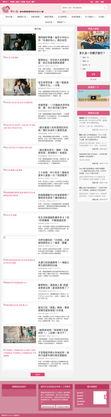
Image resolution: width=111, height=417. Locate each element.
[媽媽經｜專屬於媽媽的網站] (24, 9)
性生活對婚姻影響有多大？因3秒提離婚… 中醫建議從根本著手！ (53, 219)
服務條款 (80, 398)
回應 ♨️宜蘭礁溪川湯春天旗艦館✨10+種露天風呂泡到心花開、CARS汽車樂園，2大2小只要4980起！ (93, 175)
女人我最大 (89, 16)
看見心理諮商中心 (44, 43)
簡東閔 (81, 118)
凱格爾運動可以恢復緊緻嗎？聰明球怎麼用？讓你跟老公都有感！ (53, 196)
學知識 (12, 2)
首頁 (4, 2)
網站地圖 (80, 404)
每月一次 (86, 57)
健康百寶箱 (48, 16)
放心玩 (28, 2)
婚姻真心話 (21, 16)
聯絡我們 (80, 395)
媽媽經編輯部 (42, 111)
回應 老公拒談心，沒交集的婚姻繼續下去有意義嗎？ (93, 158)
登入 (91, 2)
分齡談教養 (35, 16)
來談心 (18, 2)
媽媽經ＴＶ (61, 22)
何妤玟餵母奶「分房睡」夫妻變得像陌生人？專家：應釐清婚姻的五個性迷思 (53, 241)
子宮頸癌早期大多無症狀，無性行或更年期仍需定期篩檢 (53, 354)
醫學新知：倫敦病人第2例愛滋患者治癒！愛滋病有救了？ (53, 286)
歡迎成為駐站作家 (48, 407)
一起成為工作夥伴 (63, 407)
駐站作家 (48, 22)
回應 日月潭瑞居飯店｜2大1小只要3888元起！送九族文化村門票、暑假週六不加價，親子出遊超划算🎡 (93, 142)
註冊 (96, 2)
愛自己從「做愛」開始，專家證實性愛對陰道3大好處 (53, 309)
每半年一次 (86, 65)
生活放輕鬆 (62, 16)
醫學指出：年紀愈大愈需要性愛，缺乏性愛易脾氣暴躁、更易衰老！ (53, 61)
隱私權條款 (81, 401)
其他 (84, 69)
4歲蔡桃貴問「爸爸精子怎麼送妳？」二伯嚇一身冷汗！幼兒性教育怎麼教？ (53, 331)
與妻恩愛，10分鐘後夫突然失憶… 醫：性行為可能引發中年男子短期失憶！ (54, 106)
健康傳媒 (41, 223)
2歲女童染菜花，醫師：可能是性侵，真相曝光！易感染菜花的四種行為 (53, 151)
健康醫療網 (42, 88)
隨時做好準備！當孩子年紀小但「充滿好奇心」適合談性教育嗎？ (53, 39)
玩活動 (23, 2)
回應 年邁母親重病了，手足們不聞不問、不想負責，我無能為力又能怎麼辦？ (93, 194)
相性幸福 (41, 313)
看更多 (37, 374)
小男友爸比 (42, 201)
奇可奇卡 (41, 178)
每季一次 (86, 61)
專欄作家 (41, 66)
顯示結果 (93, 79)
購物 (33, 2)
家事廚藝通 (76, 16)
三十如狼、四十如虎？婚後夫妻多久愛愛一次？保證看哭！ (53, 174)
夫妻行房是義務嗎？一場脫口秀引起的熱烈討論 (53, 264)
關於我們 (80, 393)
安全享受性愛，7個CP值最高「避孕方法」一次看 (53, 84)
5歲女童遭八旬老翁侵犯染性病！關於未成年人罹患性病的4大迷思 (53, 129)
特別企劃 (9, 16)
